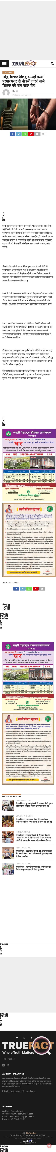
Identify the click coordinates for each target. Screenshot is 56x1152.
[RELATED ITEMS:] (29, 503)
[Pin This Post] (31, 133)
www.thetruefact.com (22, 1113)
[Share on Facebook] (12, 133)
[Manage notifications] (49, 1145)
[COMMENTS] (43, 133)
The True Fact (31, 1133)
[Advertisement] (28, 30)
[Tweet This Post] (18, 133)
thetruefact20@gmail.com (21, 1116)
